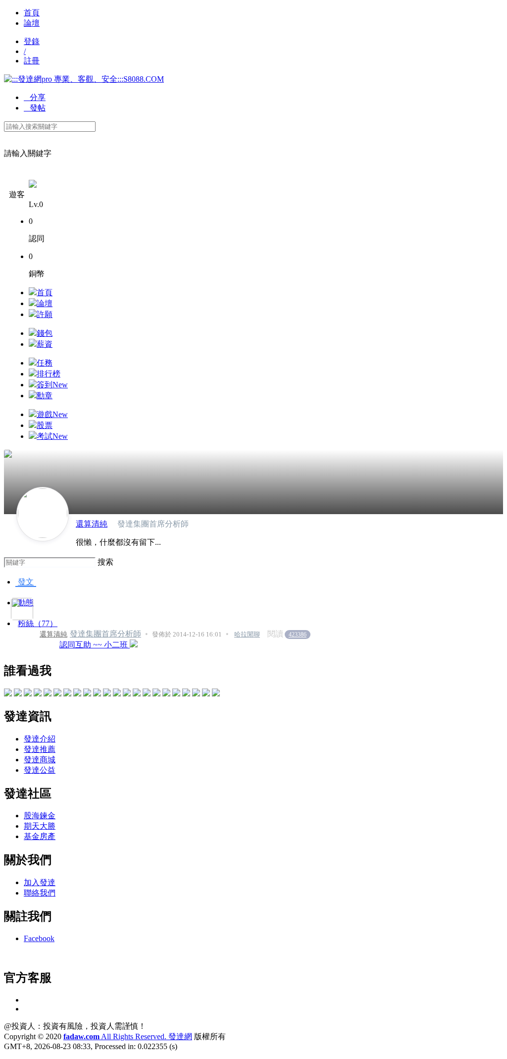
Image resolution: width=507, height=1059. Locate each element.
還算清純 (91, 524)
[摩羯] (156, 693)
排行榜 (48, 374)
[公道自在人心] (38, 693)
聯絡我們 (39, 893)
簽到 (52, 384)
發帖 (35, 108)
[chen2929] (8, 693)
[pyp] (18, 693)
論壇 (32, 23)
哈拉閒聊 (247, 634)
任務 (44, 363)
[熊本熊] (176, 693)
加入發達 (39, 882)
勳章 (44, 395)
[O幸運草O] (166, 693)
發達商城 (39, 759)
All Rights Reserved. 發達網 (127, 1036)
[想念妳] (28, 693)
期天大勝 (39, 826)
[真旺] (57, 693)
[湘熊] (97, 693)
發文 (26, 582)
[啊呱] (137, 693)
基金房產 (39, 836)
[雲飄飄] (87, 693)
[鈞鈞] (67, 693)
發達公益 (39, 770)
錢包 (44, 333)
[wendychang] (196, 693)
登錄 (32, 41)
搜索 (105, 562)
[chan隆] (147, 693)
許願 (44, 314)
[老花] (77, 693)
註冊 (32, 60)
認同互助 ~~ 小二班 (94, 644)
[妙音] (127, 693)
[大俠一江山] (216, 693)
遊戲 (52, 414)
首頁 (32, 12)
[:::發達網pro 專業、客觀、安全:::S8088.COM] (84, 79)
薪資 (44, 344)
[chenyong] (186, 693)
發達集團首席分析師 (105, 634)
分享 (35, 97)
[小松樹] (117, 693)
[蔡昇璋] (107, 693)
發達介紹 (39, 739)
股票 (44, 425)
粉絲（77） (37, 623)
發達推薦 (39, 749)
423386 (297, 634)
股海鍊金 (39, 815)
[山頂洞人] (47, 693)
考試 (52, 436)
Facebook (39, 938)
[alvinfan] (206, 693)
